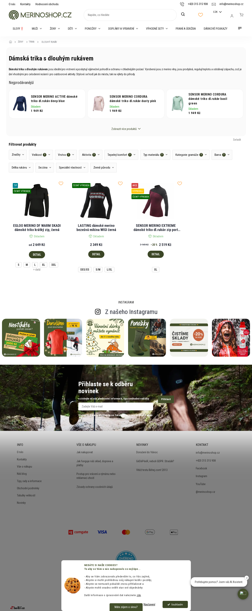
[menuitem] (18, 28)
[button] (243, 594)
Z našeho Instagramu (131, 312)
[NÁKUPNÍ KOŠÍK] (241, 15)
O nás (12, 4)
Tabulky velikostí (26, 495)
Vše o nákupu (24, 466)
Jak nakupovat (84, 452)
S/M (98, 269)
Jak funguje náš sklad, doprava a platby (94, 463)
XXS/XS (84, 269)
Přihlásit (166, 399)
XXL (53, 264)
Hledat (185, 14)
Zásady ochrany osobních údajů (94, 486)
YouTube (201, 484)
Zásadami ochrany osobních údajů (133, 415)
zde (139, 595)
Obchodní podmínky (28, 488)
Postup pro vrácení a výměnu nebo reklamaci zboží (96, 475)
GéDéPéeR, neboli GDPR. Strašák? (155, 461)
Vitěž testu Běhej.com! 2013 (152, 470)
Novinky (21, 502)
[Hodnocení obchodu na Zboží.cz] (17, 607)
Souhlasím (177, 604)
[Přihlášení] (231, 16)
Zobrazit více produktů (124, 129)
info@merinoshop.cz (208, 452)
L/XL (109, 269)
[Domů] (12, 42)
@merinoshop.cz (205, 491)
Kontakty (25, 4)
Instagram (201, 476)
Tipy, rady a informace (29, 481)
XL (43, 264)
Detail (37, 254)
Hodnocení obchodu (47, 4)
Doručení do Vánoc (147, 452)
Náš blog (22, 473)
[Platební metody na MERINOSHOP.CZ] (78, 531)
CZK (215, 11)
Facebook (201, 468)
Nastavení (149, 604)
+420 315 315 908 (206, 460)
